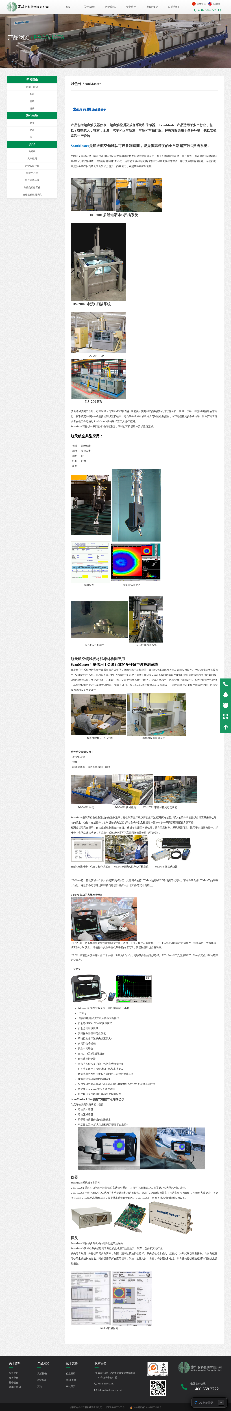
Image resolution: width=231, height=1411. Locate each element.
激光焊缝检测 (32, 180)
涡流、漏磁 (32, 86)
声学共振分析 (32, 165)
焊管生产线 (32, 173)
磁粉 (32, 108)
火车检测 (32, 158)
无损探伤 (32, 79)
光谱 (32, 130)
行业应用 (131, 6)
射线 (32, 101)
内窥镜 (32, 151)
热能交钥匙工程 (32, 187)
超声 (32, 94)
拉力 (32, 137)
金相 (32, 122)
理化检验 (32, 115)
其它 (32, 144)
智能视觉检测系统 (32, 194)
